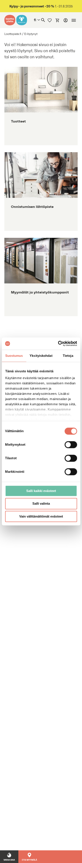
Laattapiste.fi (12, 34)
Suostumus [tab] (14, 355)
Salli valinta (41, 504)
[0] (57, 20)
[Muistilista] (49, 20)
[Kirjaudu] (65, 20)
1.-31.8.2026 (41, 6)
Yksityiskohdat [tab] (41, 355)
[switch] (71, 444)
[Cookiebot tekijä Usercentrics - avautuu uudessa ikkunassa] (58, 343)
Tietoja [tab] (68, 355)
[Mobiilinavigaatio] (74, 20)
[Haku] (43, 20)
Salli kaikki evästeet (41, 491)
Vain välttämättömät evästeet (41, 516)
